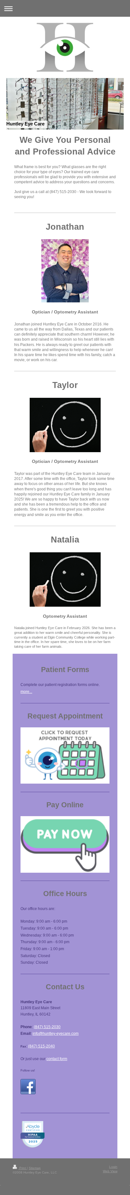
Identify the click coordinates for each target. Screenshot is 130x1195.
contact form (56, 1059)
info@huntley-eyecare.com (55, 1033)
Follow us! (28, 1070)
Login (113, 1166)
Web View (110, 1171)
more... (26, 691)
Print (22, 1168)
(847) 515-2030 (47, 1027)
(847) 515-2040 (41, 1046)
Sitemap (35, 1168)
